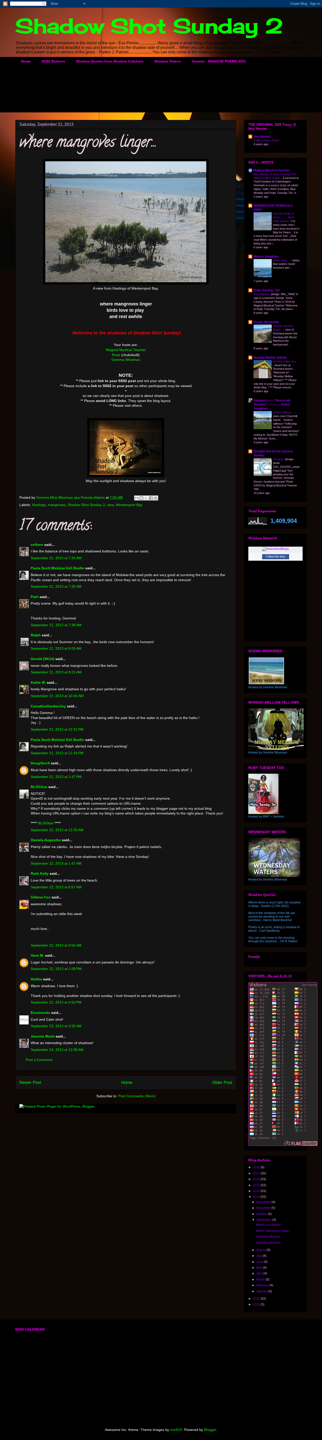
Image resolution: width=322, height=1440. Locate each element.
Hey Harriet (262, 136)
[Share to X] (146, 497)
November (263, 1208)
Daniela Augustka (46, 840)
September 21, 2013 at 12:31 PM (57, 729)
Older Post (222, 1082)
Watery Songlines (266, 256)
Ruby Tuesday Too (267, 290)
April (259, 1273)
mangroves (57, 505)
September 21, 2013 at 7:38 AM (56, 625)
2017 (257, 1173)
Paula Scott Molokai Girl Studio (57, 568)
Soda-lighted (261, 294)
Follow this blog (275, 556)
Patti (34, 597)
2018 (257, 1167)
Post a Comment (39, 1060)
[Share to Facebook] (150, 497)
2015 (257, 1185)
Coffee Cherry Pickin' (266, 140)
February (262, 1285)
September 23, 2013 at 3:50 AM (56, 1026)
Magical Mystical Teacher (126, 350)
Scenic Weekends (266, 322)
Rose (116, 355)
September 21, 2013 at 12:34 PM (57, 753)
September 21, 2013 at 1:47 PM (56, 777)
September (264, 1220)
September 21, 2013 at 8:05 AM (56, 648)
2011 (257, 1304)
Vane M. (37, 955)
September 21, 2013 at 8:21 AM (56, 672)
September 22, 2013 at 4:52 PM (56, 1002)
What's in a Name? (268, 1225)
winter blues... (282, 260)
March (261, 1279)
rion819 (176, 1430)
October (262, 1214)
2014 (257, 1191)
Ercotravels (40, 1013)
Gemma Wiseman (125, 360)
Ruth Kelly (40, 873)
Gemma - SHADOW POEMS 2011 (219, 61)
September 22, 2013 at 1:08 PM (56, 969)
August (261, 1250)
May (259, 1267)
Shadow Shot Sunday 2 (149, 25)
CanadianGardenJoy (48, 706)
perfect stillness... (284, 412)
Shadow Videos (167, 61)
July (259, 1256)
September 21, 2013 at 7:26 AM (56, 558)
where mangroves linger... (273, 1231)
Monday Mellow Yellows (270, 357)
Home (26, 61)
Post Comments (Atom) (136, 1096)
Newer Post (30, 1082)
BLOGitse (39, 787)
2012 (257, 1298)
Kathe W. (38, 682)
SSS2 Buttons (53, 61)
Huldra (36, 979)
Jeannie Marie (43, 1036)
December (263, 1202)
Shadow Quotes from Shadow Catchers (109, 61)
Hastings (39, 505)
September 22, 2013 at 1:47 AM (56, 863)
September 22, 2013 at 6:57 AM (56, 887)
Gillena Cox (41, 897)
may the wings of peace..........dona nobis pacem (283, 217)
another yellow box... (285, 361)
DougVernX (40, 763)
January (262, 1291)
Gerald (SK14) (42, 659)
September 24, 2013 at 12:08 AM (57, 1050)
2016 (257, 1179)
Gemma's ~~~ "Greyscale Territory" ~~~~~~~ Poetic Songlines (272, 404)
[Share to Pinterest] (155, 497)
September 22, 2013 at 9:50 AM (56, 945)
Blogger (210, 1430)
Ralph (36, 635)
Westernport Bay (129, 505)
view (110, 505)
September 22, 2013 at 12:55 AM (57, 830)
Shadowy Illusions (268, 1242)
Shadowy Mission (268, 1236)
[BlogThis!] (141, 497)
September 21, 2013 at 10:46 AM (57, 696)
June (260, 1262)
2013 (257, 1197)
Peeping (278, 459)
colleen (37, 545)
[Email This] (136, 497)
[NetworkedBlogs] (275, 549)
